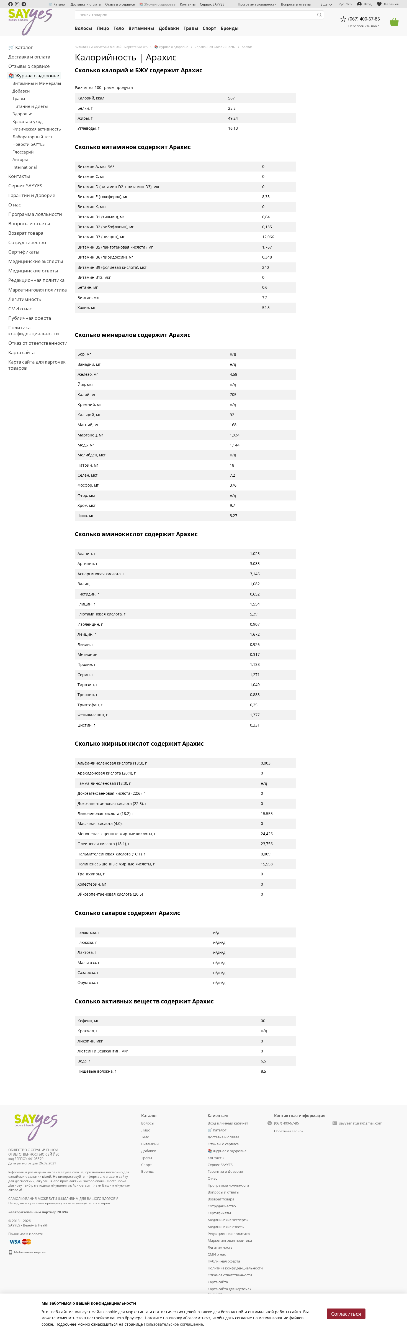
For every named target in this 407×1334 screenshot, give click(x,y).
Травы (191, 28)
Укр (349, 4)
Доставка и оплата (86, 4)
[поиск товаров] (319, 15)
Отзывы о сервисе (120, 4)
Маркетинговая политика (37, 290)
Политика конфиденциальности (33, 330)
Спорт (209, 28)
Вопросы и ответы (296, 4)
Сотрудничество (27, 242)
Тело (119, 28)
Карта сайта (21, 352)
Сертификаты (23, 252)
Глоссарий (23, 152)
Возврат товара (25, 233)
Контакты (187, 4)
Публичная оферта (29, 318)
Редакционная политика (36, 280)
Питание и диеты (30, 106)
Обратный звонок (288, 1131)
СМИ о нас (20, 308)
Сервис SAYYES (212, 4)
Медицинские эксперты (35, 261)
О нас (14, 204)
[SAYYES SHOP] (36, 1126)
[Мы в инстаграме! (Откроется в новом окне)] (17, 4)
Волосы (83, 28)
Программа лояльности (257, 4)
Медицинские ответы (33, 270)
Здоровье (22, 113)
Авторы (20, 159)
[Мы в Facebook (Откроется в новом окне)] (10, 4)
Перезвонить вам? (363, 26)
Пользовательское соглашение (173, 1324)
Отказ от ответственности (38, 343)
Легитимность (24, 299)
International (24, 167)
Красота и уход (27, 121)
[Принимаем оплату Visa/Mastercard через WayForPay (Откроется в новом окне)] (19, 1241)
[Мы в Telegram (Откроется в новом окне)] (24, 4)
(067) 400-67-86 (364, 19)
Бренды (230, 28)
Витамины (141, 28)
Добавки (169, 28)
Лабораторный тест (32, 136)
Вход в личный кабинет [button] (228, 1123)
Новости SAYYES (28, 144)
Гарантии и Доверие (31, 195)
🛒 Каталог (57, 4)
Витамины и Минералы (36, 83)
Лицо (103, 28)
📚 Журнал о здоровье (157, 4)
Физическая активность (36, 129)
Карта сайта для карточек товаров (37, 365)
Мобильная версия (29, 1252)
